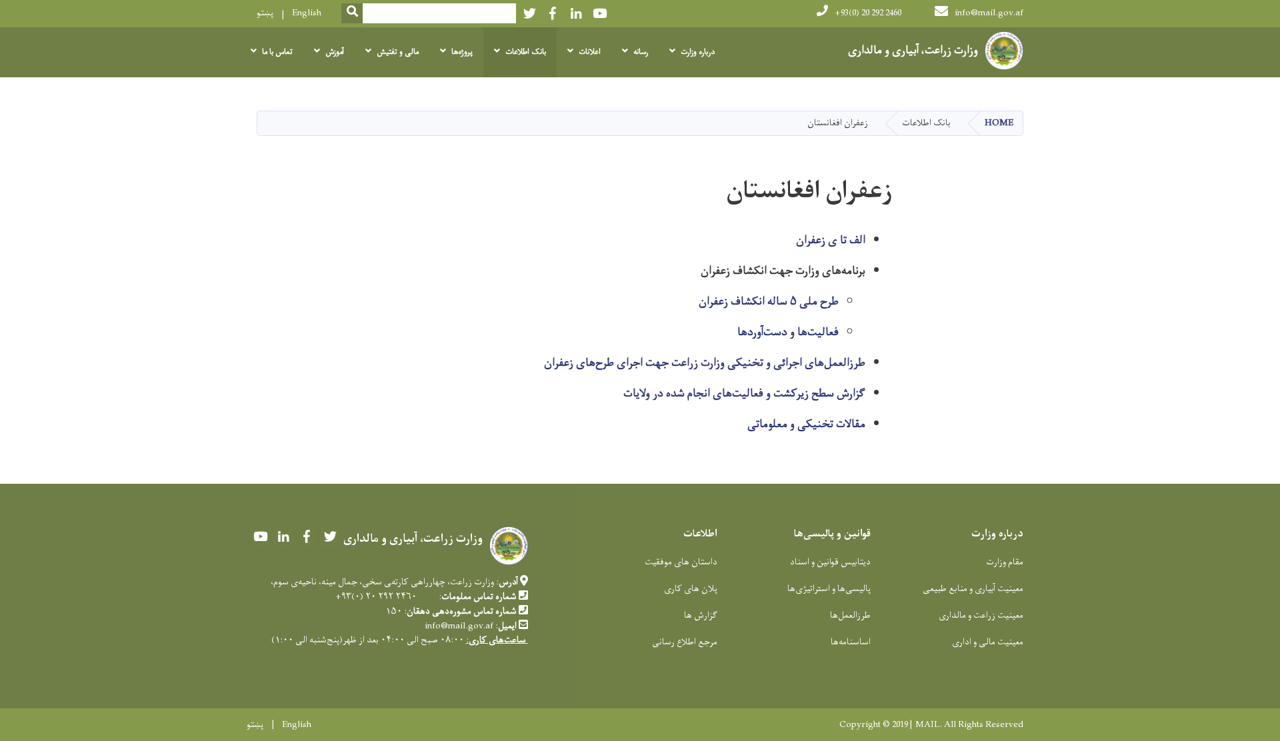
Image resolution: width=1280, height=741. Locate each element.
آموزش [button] (334, 52)
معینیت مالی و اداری (987, 642)
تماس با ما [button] (277, 52)
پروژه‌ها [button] (462, 52)
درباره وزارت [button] (698, 52)
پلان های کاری (690, 588)
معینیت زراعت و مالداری (981, 615)
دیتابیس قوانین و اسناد (830, 562)
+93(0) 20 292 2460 (868, 13)
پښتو (265, 13)
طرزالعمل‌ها (850, 615)
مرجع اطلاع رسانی (684, 642)
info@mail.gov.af (989, 13)
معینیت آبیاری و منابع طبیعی (973, 588)
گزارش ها (700, 615)
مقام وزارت (1004, 562)
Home (999, 123)
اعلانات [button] (590, 52)
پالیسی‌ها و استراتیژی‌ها (829, 588)
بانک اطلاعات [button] (525, 52)
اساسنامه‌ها (851, 642)
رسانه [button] (640, 52)
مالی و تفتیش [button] (398, 52)
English (306, 13)
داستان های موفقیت (681, 562)
